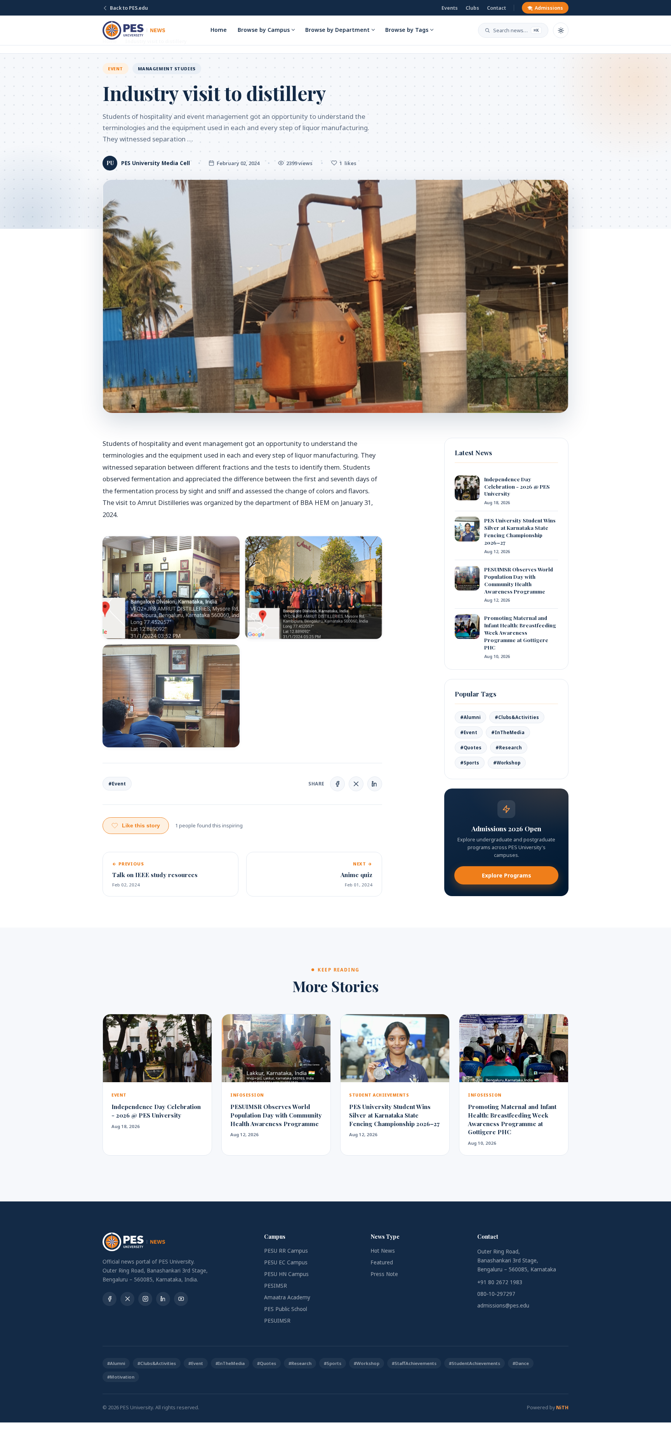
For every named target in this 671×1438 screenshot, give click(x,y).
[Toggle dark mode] (560, 30)
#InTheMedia (508, 732)
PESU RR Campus (286, 1250)
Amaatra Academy (287, 1297)
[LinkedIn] (163, 1299)
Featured (381, 1262)
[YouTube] (181, 1299)
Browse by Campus (264, 29)
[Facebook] (109, 1299)
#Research (508, 747)
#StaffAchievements (414, 1363)
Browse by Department (337, 29)
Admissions (549, 8)
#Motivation (120, 1377)
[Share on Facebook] (337, 783)
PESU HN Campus (286, 1274)
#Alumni (470, 717)
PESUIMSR (277, 1320)
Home (218, 29)
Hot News (382, 1250)
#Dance (521, 1363)
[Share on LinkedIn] (374, 783)
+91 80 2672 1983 (499, 1282)
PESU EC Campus (286, 1262)
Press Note (384, 1274)
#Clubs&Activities (517, 717)
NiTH (562, 1407)
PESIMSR (275, 1285)
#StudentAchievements (474, 1363)
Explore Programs (506, 875)
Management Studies (167, 68)
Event (115, 68)
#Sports (469, 763)
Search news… (516, 30)
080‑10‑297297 (496, 1293)
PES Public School (285, 1309)
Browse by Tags (406, 29)
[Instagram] (145, 1299)
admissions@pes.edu (503, 1305)
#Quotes (471, 747)
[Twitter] (127, 1299)
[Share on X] (356, 783)
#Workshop (506, 763)
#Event (117, 783)
